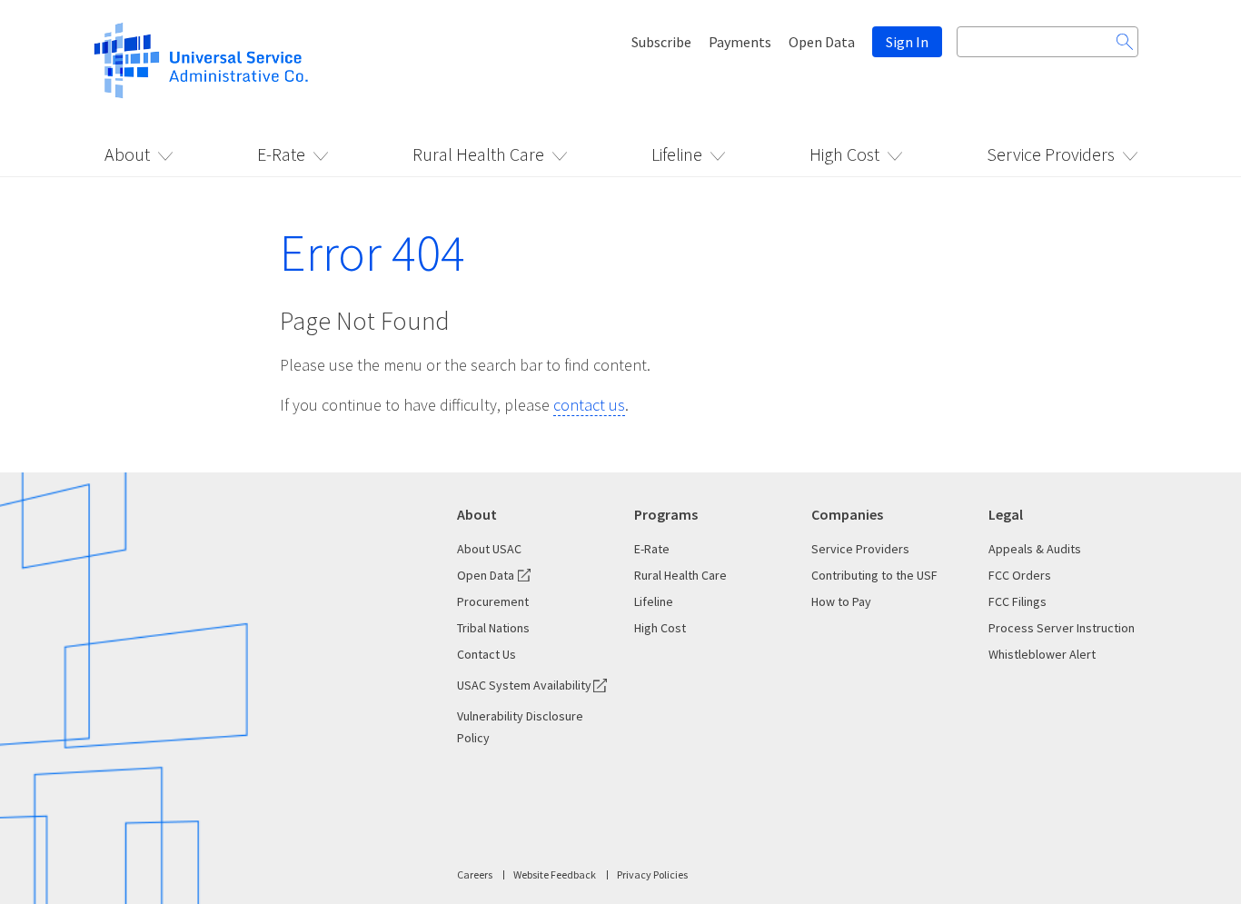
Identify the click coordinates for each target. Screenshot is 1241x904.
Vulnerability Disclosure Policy (520, 727)
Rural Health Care (478, 154)
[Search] (1124, 41)
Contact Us (486, 654)
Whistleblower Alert (1042, 654)
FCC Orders (1019, 575)
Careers (474, 874)
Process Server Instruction (1061, 628)
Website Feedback (554, 874)
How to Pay (841, 601)
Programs (666, 514)
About (127, 154)
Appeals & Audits (1034, 549)
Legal (1005, 514)
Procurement (493, 601)
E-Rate (281, 154)
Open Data (822, 42)
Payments (740, 42)
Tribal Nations (493, 628)
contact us (589, 404)
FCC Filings (1017, 601)
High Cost (844, 154)
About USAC (489, 549)
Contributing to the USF (874, 575)
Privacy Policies (652, 874)
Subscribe (661, 42)
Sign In (907, 42)
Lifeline (676, 154)
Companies (847, 514)
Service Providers (1051, 154)
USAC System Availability (524, 685)
